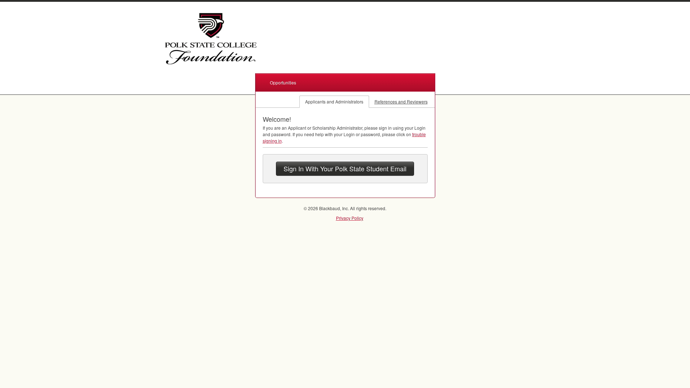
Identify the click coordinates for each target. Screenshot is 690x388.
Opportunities (283, 82)
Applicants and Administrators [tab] (334, 101)
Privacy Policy (349, 218)
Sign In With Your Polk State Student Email (345, 168)
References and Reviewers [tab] (401, 101)
